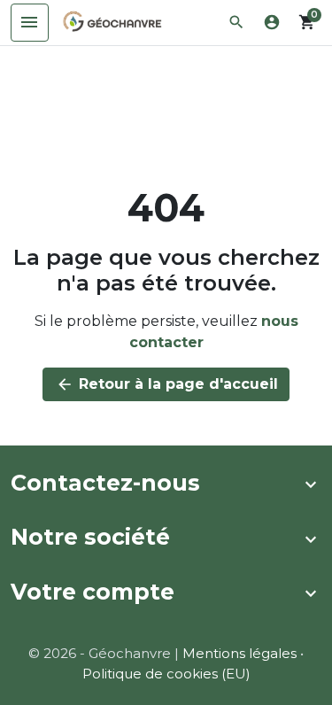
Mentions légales (239, 653)
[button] (236, 22)
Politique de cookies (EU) (166, 673)
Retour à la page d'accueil (167, 384)
